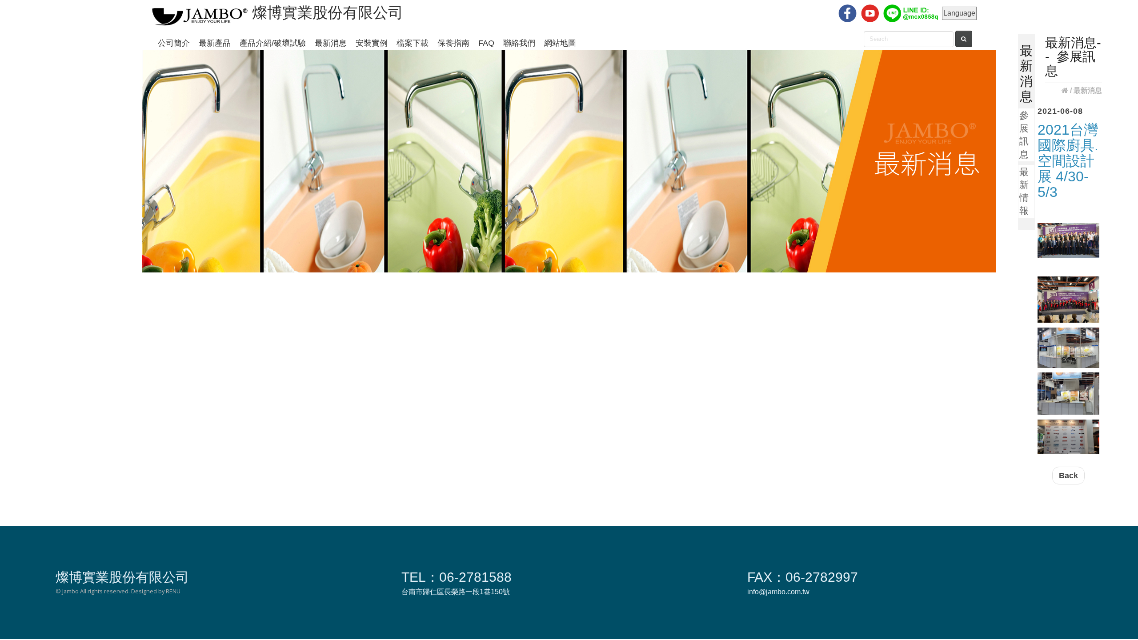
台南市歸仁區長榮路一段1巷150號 (455, 592)
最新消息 (331, 43)
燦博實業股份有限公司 (122, 577)
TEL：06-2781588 (456, 577)
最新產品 (215, 43)
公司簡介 (174, 43)
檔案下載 (413, 43)
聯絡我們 (519, 43)
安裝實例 (372, 43)
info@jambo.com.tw (778, 592)
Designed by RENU (155, 591)
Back (1068, 475)
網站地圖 (560, 43)
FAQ (486, 43)
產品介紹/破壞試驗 (273, 43)
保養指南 (453, 43)
